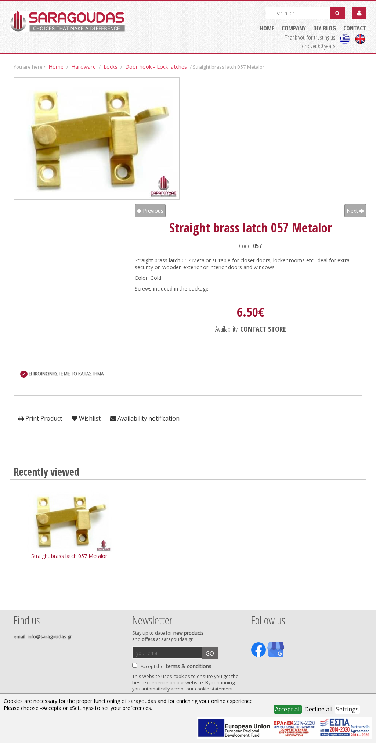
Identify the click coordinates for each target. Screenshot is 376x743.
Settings (347, 709)
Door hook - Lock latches (156, 66)
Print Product (43, 418)
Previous (152, 210)
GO (210, 653)
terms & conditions (189, 666)
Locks (111, 66)
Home (56, 66)
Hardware (83, 66)
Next (353, 210)
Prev (18, 600)
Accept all (288, 709)
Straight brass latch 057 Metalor (69, 555)
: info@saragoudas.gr (43, 637)
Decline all (318, 709)
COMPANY (294, 28)
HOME (267, 28)
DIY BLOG (324, 28)
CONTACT (354, 28)
